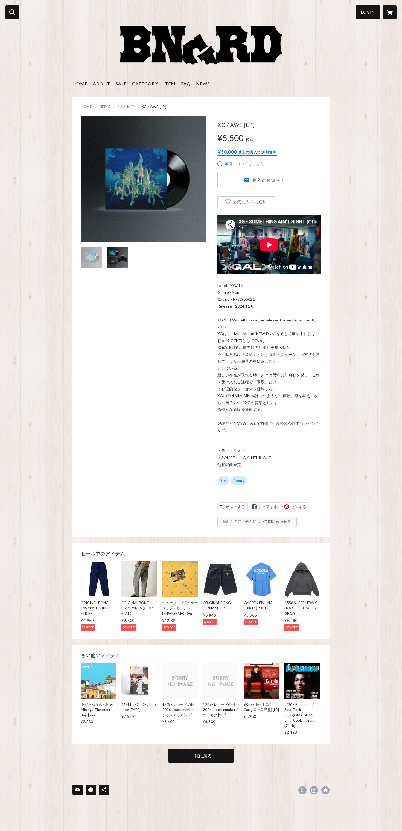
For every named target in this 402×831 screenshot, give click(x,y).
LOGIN (368, 12)
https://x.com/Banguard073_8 (302, 790)
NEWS (203, 83)
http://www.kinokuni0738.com (325, 790)
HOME (80, 83)
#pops (239, 480)
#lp (223, 480)
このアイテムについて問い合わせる (260, 521)
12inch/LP (126, 106)
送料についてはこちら (244, 163)
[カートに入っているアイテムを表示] (390, 12)
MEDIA (105, 106)
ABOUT (101, 83)
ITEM (169, 83)
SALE (121, 83)
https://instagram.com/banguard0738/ (314, 790)
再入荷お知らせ (268, 180)
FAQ (186, 83)
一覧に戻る (201, 755)
